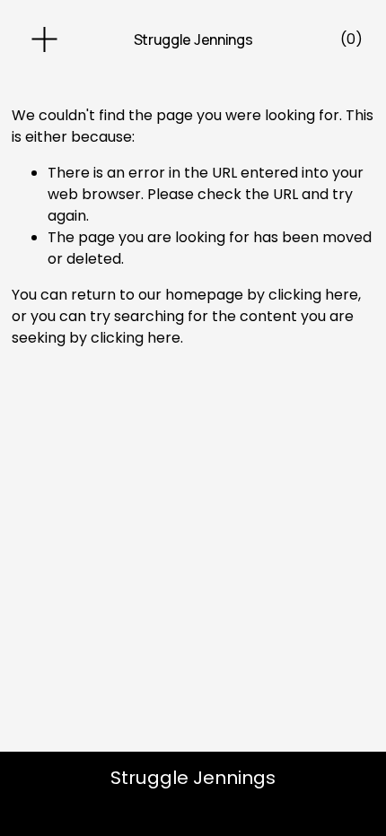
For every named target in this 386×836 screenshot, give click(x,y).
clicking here (313, 294)
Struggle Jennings (193, 39)
